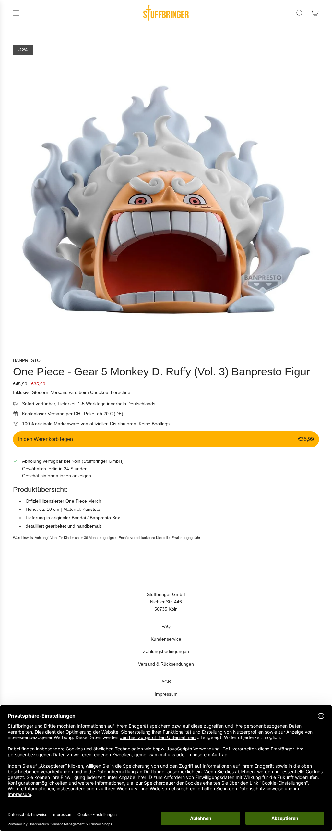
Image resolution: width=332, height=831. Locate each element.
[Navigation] (15, 13)
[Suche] (299, 13)
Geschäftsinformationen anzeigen (56, 475)
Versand (59, 392)
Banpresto (27, 360)
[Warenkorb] (315, 13)
